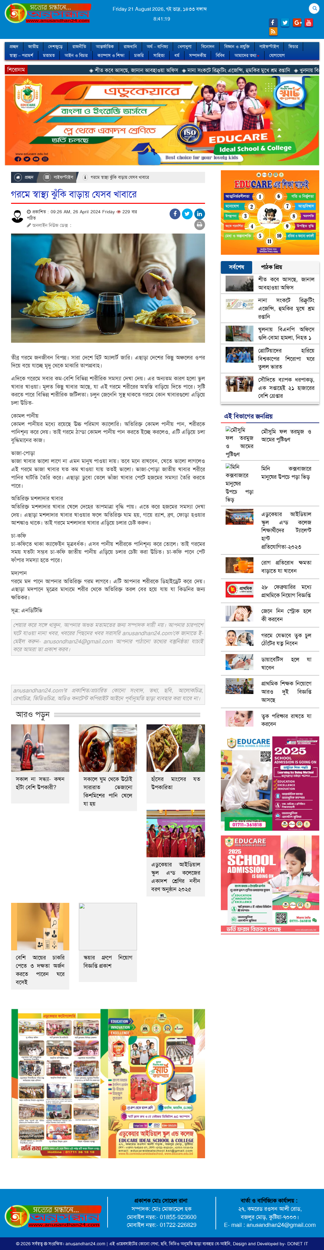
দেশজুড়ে (55, 46)
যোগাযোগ (277, 55)
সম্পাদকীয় (197, 55)
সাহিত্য (159, 55)
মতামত (49, 55)
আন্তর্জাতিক (105, 46)
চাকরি (139, 55)
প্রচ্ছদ (13, 46)
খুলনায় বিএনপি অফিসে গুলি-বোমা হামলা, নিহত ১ (286, 333)
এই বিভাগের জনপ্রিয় (248, 416)
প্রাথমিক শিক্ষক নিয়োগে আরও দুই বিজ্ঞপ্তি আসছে (286, 691)
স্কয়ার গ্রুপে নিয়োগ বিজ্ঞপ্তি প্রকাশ (108, 962)
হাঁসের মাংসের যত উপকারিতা (175, 783)
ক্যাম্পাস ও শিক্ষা (110, 55)
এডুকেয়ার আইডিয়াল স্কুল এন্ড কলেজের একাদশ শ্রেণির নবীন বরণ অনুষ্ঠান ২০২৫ (175, 877)
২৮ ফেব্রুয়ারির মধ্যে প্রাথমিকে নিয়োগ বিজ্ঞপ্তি (286, 591)
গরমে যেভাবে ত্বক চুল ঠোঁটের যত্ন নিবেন (286, 639)
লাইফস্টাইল (269, 46)
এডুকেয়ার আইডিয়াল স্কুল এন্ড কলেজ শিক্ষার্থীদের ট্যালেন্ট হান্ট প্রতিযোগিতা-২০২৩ (286, 530)
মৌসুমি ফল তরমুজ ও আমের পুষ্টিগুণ (286, 436)
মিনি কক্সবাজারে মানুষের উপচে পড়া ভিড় (286, 473)
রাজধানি (130, 46)
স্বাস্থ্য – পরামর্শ (21, 55)
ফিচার (293, 46)
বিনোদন (208, 46)
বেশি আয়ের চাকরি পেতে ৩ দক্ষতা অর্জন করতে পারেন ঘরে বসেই (40, 970)
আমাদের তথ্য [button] (245, 55)
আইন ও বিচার (76, 55)
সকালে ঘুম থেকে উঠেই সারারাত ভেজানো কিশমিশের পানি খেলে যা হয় (108, 791)
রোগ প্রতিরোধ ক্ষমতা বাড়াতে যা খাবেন (286, 567)
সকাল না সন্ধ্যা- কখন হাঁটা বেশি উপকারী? (40, 783)
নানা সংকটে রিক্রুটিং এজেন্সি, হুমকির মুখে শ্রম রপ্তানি (286, 308)
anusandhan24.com (86, 1244)
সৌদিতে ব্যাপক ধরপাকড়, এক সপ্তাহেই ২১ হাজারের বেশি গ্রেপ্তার (286, 388)
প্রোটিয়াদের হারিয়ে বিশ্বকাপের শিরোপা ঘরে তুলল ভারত (286, 359)
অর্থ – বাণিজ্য (157, 46)
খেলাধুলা (184, 46)
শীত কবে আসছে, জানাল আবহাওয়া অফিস (286, 283)
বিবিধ (220, 55)
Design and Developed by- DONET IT (270, 1244)
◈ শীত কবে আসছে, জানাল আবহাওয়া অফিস (85, 70)
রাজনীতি (79, 46)
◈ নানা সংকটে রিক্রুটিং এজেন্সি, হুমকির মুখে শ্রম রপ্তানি (188, 70)
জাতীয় (33, 46)
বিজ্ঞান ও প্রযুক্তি (237, 46)
